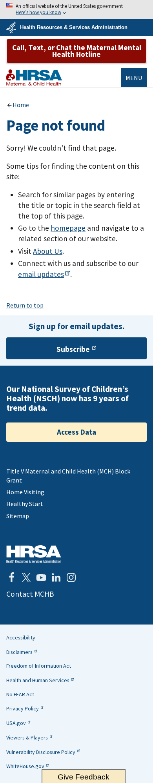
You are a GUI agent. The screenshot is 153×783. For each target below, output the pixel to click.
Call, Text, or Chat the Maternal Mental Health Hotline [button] (76, 51)
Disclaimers (19, 652)
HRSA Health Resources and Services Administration (33, 554)
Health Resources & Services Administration (74, 27)
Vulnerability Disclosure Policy (40, 752)
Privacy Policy (22, 708)
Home (21, 105)
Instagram (71, 577)
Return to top (25, 305)
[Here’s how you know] (76, 9)
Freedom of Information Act (38, 665)
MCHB (34, 77)
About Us (47, 251)
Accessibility (20, 637)
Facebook (11, 577)
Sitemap (17, 516)
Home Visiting (25, 492)
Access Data (76, 432)
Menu (134, 78)
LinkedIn (56, 577)
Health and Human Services (37, 680)
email (41, 274)
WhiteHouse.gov (25, 766)
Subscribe (73, 349)
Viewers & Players (27, 737)
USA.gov (16, 723)
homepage (68, 228)
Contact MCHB (30, 594)
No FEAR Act (20, 694)
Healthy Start (24, 504)
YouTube (41, 577)
